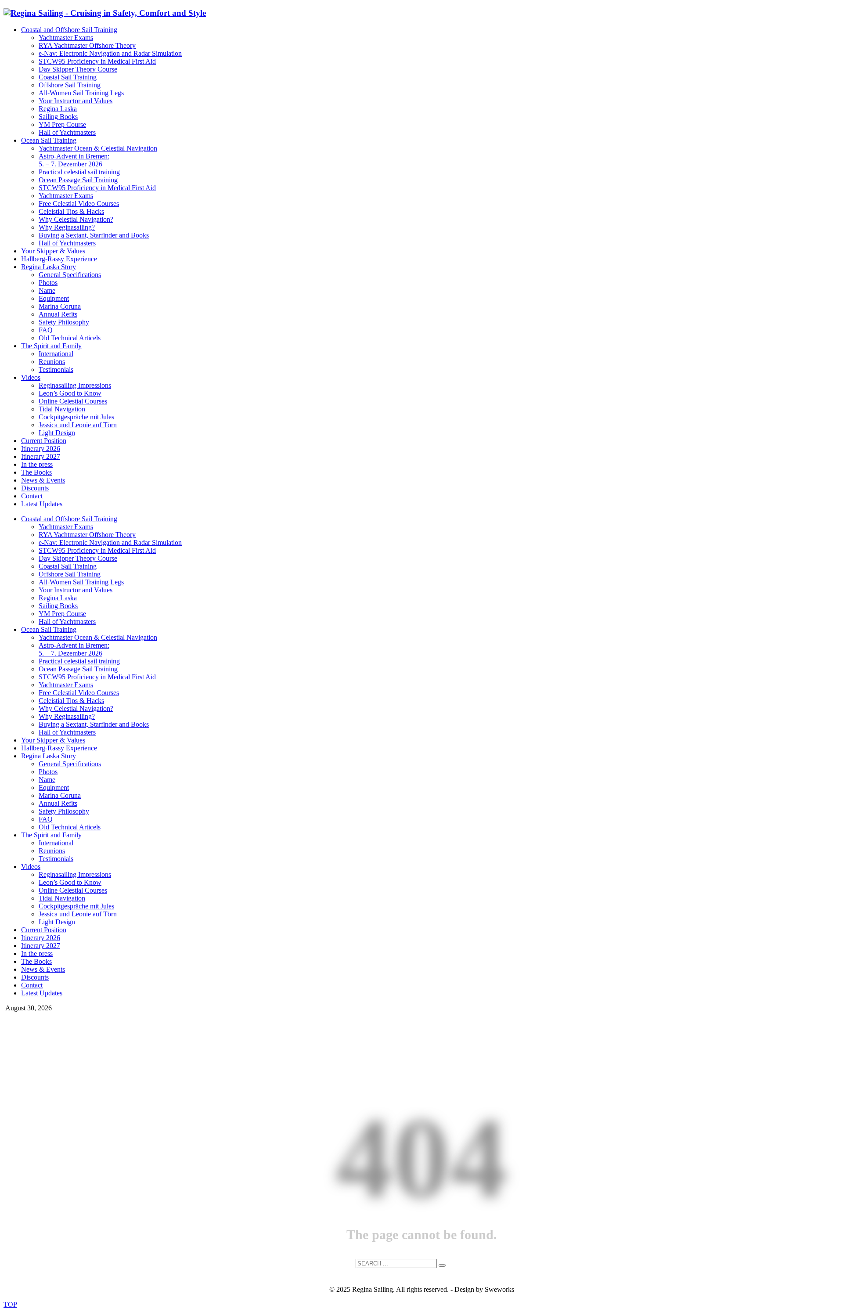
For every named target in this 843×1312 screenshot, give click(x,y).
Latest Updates (41, 504)
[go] (442, 1265)
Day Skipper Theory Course (78, 69)
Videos (30, 377)
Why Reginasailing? (67, 227)
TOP (10, 1304)
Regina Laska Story (48, 266)
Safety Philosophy (64, 322)
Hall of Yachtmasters (67, 132)
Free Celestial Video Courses (79, 203)
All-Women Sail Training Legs (81, 93)
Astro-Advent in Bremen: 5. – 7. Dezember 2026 (74, 160)
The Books (36, 472)
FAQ (46, 330)
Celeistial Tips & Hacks (71, 211)
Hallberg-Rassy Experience (59, 259)
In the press (37, 464)
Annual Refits (58, 314)
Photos (48, 282)
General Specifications (70, 274)
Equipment (54, 298)
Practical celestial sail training (79, 172)
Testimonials (56, 369)
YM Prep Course (62, 124)
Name (47, 290)
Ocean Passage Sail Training (78, 180)
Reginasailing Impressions (75, 385)
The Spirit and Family (51, 346)
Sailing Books (58, 116)
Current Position (43, 440)
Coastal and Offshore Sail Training (69, 29)
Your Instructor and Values (75, 101)
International (56, 353)
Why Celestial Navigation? (76, 219)
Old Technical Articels (70, 338)
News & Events (43, 480)
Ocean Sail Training (48, 140)
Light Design (57, 432)
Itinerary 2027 (40, 456)
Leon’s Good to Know (70, 393)
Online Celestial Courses (73, 401)
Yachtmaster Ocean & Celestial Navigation (98, 148)
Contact (32, 496)
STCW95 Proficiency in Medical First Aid (97, 61)
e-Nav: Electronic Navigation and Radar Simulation (110, 53)
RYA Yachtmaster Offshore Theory (87, 45)
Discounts (35, 488)
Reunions (52, 361)
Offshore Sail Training (70, 85)
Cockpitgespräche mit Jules (76, 417)
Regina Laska (58, 108)
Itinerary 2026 (40, 448)
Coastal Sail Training (68, 77)
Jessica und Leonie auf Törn (78, 425)
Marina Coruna (60, 306)
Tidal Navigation (62, 409)
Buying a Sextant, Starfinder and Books (94, 235)
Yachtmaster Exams (66, 37)
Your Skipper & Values (53, 251)
